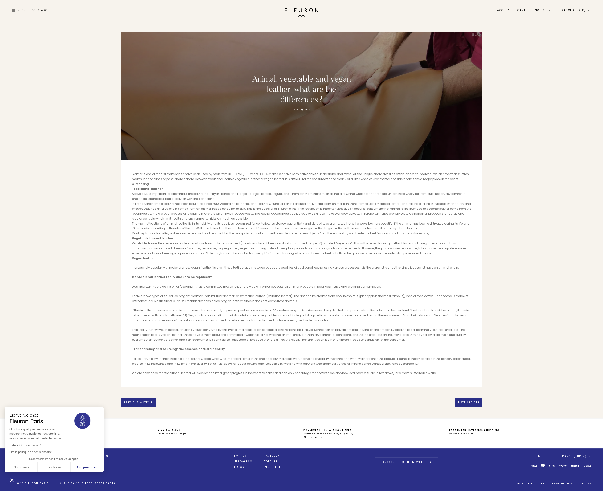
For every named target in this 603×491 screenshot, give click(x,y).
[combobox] (541, 10)
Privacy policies (530, 483)
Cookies (584, 483)
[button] (11, 480)
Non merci (21, 467)
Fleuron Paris (37, 483)
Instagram (243, 461)
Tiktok (239, 467)
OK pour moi (87, 467)
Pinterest (272, 467)
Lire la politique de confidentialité (30, 452)
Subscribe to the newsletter (407, 462)
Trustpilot (168, 433)
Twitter (240, 455)
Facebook (272, 455)
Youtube (270, 461)
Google (182, 433)
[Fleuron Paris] (301, 10)
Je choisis (54, 467)
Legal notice (561, 483)
